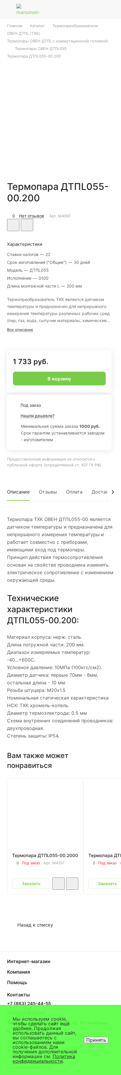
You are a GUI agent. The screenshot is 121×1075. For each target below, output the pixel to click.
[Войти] (98, 9)
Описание (18, 492)
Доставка (103, 492)
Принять (96, 1040)
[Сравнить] (27, 225)
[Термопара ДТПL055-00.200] (60, 116)
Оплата (74, 492)
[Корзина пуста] (112, 9)
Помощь (17, 982)
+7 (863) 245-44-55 (29, 1003)
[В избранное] (13, 225)
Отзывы (48, 492)
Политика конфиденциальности (44, 1058)
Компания (18, 972)
